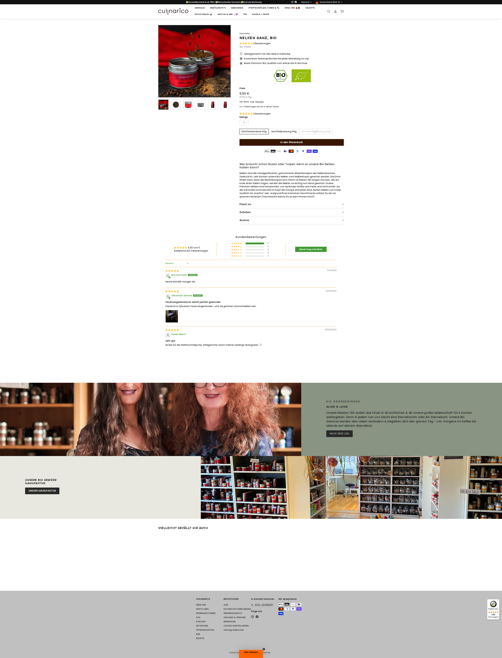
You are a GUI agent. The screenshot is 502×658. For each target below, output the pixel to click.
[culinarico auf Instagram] (252, 616)
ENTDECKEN (202, 625)
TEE (245, 14)
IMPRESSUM (230, 621)
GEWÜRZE (200, 8)
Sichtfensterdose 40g (253, 131)
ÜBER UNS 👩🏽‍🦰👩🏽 (292, 8)
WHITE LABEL (202, 609)
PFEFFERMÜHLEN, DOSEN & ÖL (264, 8)
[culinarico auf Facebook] (257, 616)
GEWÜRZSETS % (218, 8)
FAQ (198, 617)
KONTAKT (201, 621)
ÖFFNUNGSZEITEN (205, 629)
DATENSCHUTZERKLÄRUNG (237, 609)
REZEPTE (310, 8)
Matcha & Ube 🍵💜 (228, 14)
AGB (226, 604)
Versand (259, 101)
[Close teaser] (264, 649)
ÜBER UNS (201, 604)
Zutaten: (245, 212)
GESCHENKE (237, 8)
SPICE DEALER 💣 (203, 14)
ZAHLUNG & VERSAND (235, 617)
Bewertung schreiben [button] (311, 249)
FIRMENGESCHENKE (206, 613)
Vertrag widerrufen (234, 629)
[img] (172, 270)
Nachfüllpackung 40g (283, 131)
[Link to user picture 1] (172, 316)
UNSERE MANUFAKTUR (42, 491)
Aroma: (244, 220)
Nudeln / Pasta (260, 14)
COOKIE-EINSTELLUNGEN (236, 625)
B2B (198, 634)
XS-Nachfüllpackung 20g (315, 131)
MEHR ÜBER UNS (339, 433)
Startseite (244, 33)
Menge (243, 117)
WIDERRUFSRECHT (233, 613)
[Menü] (497, 600)
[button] (246, 43)
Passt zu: (245, 204)
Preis (242, 88)
